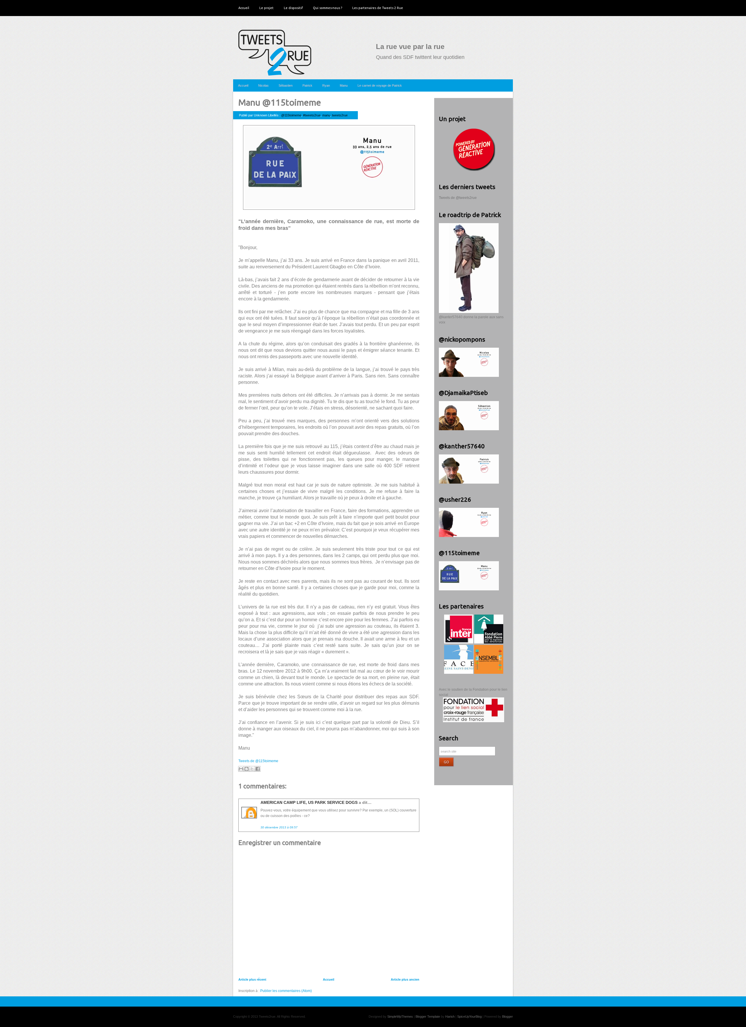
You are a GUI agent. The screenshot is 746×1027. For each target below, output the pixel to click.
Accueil (243, 8)
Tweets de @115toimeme (258, 761)
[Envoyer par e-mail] (241, 769)
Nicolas (263, 85)
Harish (450, 1016)
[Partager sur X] (252, 769)
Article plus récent (252, 979)
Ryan (326, 85)
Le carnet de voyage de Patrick (380, 85)
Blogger (507, 1016)
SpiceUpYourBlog (469, 1016)
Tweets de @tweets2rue (458, 198)
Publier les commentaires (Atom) (286, 991)
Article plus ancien (405, 979)
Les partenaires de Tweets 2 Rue (377, 8)
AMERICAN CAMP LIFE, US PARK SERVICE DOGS (309, 802)
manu (326, 115)
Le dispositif (293, 8)
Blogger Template (428, 1016)
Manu (344, 85)
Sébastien (286, 85)
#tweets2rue (312, 115)
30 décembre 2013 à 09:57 (279, 827)
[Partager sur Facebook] (258, 769)
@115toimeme (291, 115)
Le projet (266, 8)
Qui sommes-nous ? (327, 8)
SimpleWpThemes (400, 1016)
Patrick (307, 85)
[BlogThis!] (246, 769)
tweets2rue (340, 115)
